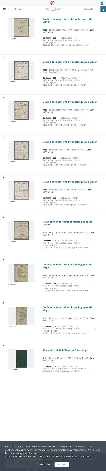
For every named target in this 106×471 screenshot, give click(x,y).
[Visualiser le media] (21, 27)
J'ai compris (62, 464)
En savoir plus (43, 464)
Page (48, 9)
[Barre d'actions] (103, 9)
